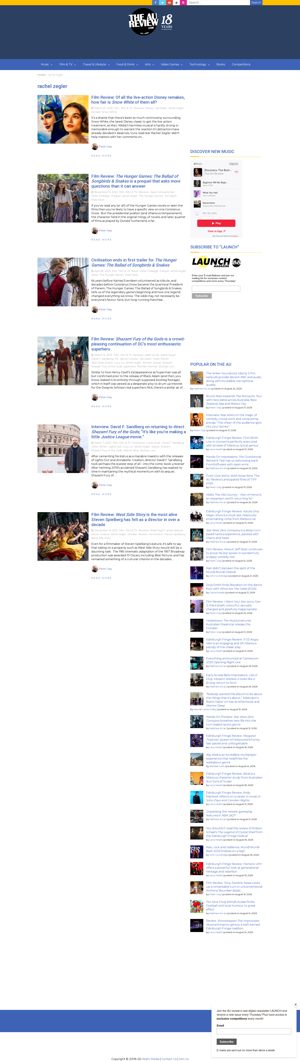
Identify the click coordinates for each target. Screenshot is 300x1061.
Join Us (184, 1059)
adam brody (152, 355)
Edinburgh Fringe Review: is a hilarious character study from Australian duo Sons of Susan (234, 777)
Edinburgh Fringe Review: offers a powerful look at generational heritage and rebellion (233, 867)
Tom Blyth (170, 195)
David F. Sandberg (102, 358)
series (94, 274)
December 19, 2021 (106, 530)
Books (220, 64)
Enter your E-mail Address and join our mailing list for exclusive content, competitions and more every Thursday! (214, 278)
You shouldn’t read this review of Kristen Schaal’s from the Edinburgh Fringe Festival (234, 832)
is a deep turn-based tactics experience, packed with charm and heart (233, 534)
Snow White (109, 112)
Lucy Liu (119, 362)
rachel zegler (176, 108)
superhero (130, 366)
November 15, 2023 (106, 192)
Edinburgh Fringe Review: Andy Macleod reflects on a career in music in (233, 796)
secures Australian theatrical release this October (228, 624)
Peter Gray (215, 407)
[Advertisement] (150, 47)
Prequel (116, 195)
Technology (197, 64)
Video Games (170, 64)
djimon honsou (129, 358)
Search (256, 2)
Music (45, 64)
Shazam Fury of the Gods (106, 366)
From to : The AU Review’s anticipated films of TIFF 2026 (233, 479)
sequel (157, 362)
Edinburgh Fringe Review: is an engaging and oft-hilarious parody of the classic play (232, 643)
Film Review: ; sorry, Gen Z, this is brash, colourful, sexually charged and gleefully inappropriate (233, 605)
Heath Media (150, 1059)
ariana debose (174, 530)
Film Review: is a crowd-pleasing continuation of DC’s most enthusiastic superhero (138, 344)
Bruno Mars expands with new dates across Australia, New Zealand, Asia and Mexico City (234, 399)
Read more (101, 155)
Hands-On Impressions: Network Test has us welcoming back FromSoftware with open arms (233, 460)
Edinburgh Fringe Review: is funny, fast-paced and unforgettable (233, 739)
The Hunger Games (151, 195)
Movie (95, 534)
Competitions (241, 64)
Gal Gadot (161, 108)
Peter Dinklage (100, 195)
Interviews (138, 442)
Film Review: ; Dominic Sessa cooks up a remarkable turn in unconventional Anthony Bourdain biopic (234, 886)
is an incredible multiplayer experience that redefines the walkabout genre (231, 758)
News (134, 271)
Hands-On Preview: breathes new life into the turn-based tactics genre (231, 720)
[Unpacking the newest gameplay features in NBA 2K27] (196, 816)
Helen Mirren (161, 358)
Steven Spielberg (174, 534)
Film (116, 108)
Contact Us (169, 1059)
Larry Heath (215, 449)
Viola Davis (97, 199)
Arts (148, 64)
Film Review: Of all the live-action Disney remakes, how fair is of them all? (138, 100)
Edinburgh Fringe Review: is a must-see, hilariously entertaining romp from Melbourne (232, 515)
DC (117, 358)
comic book (153, 442)
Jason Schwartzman (162, 192)
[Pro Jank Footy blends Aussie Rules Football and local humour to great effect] (196, 906)
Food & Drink (125, 64)
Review (147, 362)
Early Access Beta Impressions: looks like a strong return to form (231, 678)
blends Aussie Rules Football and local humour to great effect (231, 905)
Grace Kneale (217, 592)
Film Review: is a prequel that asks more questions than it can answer (135, 181)
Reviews (139, 108)
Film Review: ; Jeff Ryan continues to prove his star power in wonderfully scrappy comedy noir (234, 553)
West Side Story (101, 538)
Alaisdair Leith (217, 766)
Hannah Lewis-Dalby (205, 709)
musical (104, 534)
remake (96, 112)
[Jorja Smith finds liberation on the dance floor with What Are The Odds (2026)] (196, 589)
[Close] (295, 1004)
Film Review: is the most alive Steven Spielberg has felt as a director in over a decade (135, 519)
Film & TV (65, 64)
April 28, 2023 (102, 271)
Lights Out (115, 446)
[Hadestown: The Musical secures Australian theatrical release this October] (196, 625)
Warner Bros (131, 450)
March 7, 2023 (102, 442)
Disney (149, 108)
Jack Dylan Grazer (102, 362)
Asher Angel (168, 355)
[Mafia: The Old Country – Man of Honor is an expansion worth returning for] (196, 499)
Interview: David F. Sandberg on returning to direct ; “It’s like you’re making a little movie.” (138, 431)
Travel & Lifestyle (94, 64)
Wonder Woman (147, 366)
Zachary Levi (166, 366)
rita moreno (156, 534)
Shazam (167, 362)
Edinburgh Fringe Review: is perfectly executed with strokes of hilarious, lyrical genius (232, 441)
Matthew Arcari (202, 388)
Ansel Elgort (157, 530)
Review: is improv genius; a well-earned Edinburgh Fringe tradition (233, 924)
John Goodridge (218, 576)
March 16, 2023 (103, 355)
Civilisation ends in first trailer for (134, 263)
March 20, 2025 (103, 108)
